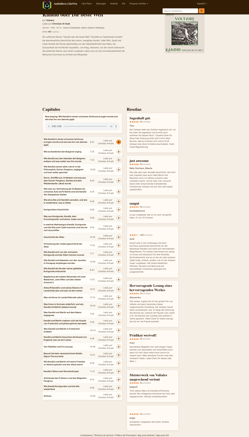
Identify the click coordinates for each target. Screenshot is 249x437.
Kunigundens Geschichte (56, 209)
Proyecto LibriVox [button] (138, 3)
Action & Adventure (71, 28)
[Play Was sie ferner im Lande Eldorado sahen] (118, 297)
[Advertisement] (124, 82)
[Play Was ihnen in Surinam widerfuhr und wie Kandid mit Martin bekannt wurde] (118, 305)
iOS (123, 3)
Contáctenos (86, 435)
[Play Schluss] (118, 396)
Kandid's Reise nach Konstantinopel (61, 371)
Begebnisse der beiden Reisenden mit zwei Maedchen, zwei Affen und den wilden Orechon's (65, 279)
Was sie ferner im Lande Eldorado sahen (63, 297)
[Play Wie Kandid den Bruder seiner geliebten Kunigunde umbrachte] (118, 270)
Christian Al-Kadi (61, 23)
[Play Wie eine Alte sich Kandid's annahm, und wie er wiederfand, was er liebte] (118, 201)
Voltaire (50, 20)
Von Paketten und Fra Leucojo (58, 346)
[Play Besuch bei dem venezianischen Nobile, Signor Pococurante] (118, 355)
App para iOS (162, 435)
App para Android (146, 435)
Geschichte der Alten (54, 237)
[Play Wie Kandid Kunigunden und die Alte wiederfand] (118, 387)
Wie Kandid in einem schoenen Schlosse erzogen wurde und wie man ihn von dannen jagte (65, 142)
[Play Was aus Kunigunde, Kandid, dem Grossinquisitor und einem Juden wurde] (118, 217)
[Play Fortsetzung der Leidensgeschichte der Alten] (118, 245)
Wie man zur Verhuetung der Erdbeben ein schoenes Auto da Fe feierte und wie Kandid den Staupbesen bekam (65, 192)
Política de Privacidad (125, 435)
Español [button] (201, 3)
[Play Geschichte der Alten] (118, 237)
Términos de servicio (103, 435)
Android (114, 3)
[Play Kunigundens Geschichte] (118, 209)
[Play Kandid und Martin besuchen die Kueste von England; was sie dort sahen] (118, 338)
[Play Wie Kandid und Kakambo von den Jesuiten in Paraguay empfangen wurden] (118, 261)
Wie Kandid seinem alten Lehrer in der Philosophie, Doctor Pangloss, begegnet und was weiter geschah (63, 169)
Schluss (48, 396)
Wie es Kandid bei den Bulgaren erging (62, 151)
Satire (83, 28)
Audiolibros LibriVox (65, 3)
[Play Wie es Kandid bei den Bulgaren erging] (118, 151)
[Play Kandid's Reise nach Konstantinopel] (118, 371)
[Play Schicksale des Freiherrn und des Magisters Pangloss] (118, 379)
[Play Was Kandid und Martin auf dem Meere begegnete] (118, 314)
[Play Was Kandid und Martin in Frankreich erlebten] (118, 330)
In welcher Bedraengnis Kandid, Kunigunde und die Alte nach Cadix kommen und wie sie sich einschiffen (65, 227)
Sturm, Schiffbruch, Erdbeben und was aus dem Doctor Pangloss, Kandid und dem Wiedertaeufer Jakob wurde (65, 180)
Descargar (101, 3)
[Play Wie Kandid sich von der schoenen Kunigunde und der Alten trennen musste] (118, 253)
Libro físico (87, 3)
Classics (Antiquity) (95, 28)
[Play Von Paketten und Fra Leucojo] (118, 346)
